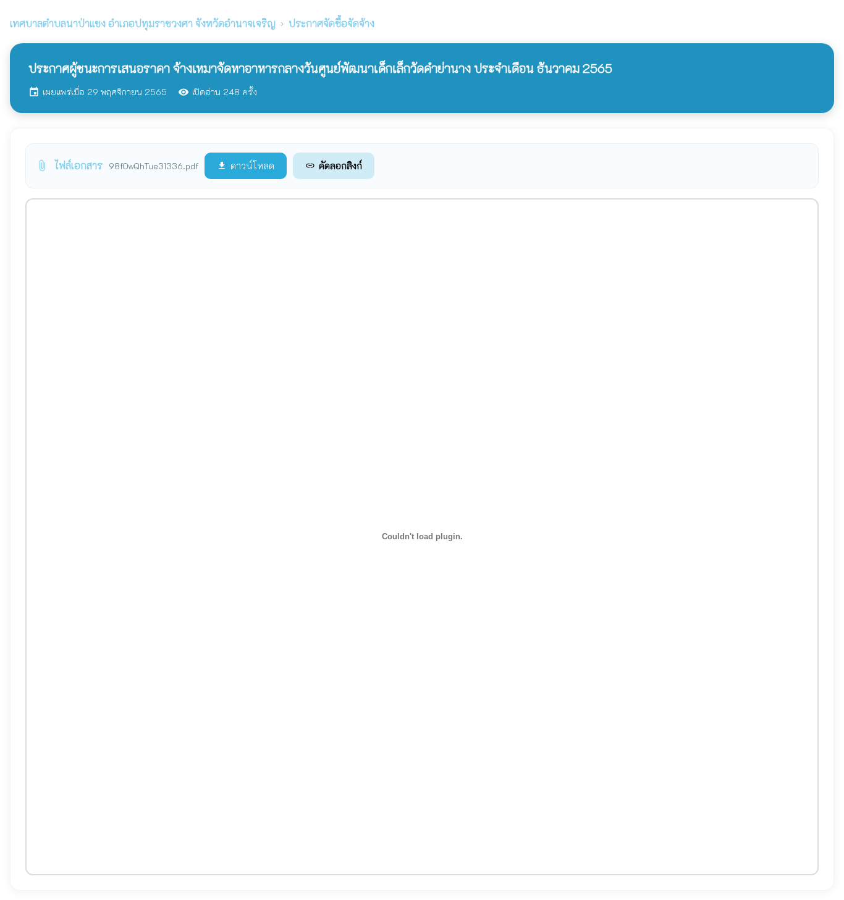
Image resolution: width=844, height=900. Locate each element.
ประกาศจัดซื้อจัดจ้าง (331, 23)
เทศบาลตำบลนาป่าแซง (143, 23)
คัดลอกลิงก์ (333, 165)
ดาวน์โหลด (245, 165)
